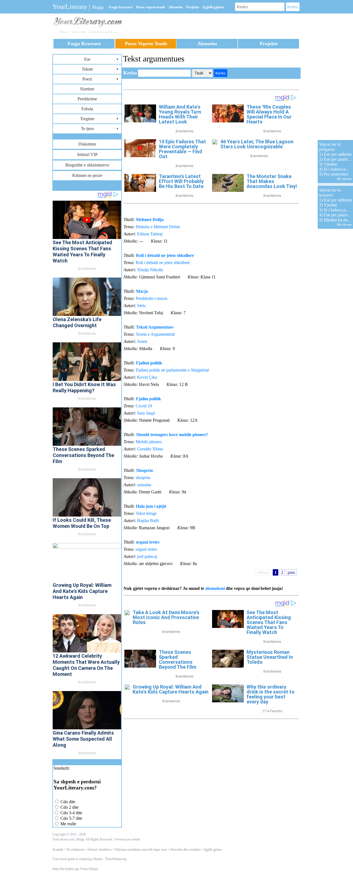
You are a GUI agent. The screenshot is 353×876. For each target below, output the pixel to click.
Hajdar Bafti (148, 520)
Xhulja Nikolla (150, 269)
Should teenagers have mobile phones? (172, 434)
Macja (142, 291)
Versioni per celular (127, 839)
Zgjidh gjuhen (213, 849)
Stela (141, 305)
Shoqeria (144, 470)
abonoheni (215, 588)
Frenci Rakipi (89, 869)
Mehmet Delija (150, 219)
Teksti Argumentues (154, 327)
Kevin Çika (147, 377)
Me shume (344, 179)
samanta (144, 484)
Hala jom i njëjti (151, 506)
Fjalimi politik (149, 363)
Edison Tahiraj (149, 234)
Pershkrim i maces (151, 298)
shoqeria (143, 477)
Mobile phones (149, 441)
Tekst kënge (146, 513)
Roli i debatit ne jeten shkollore (165, 255)
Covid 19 (144, 406)
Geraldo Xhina (150, 449)
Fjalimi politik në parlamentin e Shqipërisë (172, 370)
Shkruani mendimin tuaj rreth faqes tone (141, 849)
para (291, 572)
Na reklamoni (75, 849)
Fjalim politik (148, 398)
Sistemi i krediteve (99, 849)
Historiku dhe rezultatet (185, 849)
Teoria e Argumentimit (155, 334)
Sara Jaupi (146, 413)
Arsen (142, 341)
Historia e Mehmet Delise (158, 226)
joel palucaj (147, 556)
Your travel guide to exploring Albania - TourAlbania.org (89, 859)
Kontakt (58, 849)
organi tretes (147, 542)
